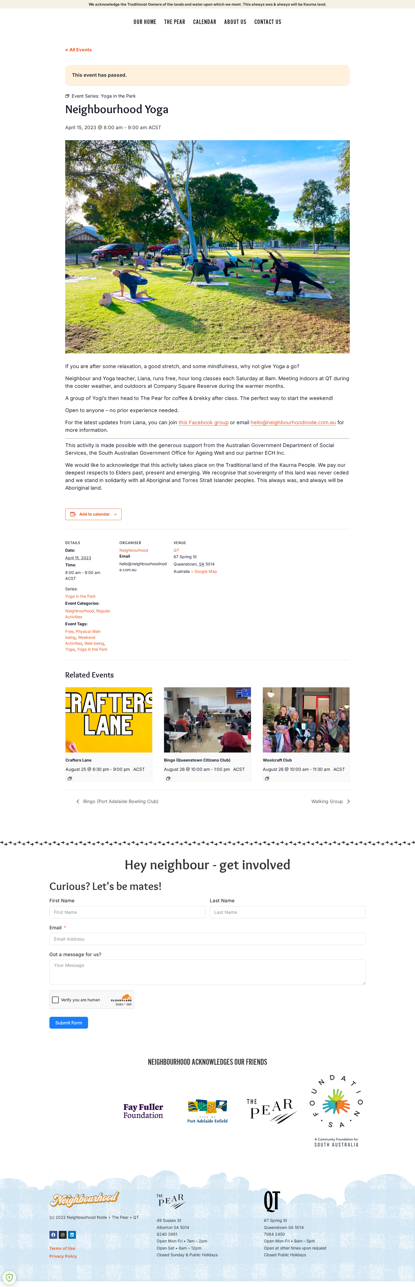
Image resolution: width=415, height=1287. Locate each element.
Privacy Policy (63, 1256)
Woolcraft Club (277, 760)
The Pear (174, 22)
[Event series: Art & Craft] (70, 778)
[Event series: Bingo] (168, 778)
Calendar (204, 22)
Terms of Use (62, 1248)
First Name (62, 900)
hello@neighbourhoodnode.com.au (293, 422)
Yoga (70, 649)
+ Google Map (204, 571)
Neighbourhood (79, 610)
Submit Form (68, 1023)
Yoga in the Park (80, 596)
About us (235, 22)
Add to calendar (94, 514)
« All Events (78, 49)
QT (176, 550)
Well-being (94, 643)
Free (69, 631)
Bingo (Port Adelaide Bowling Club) (120, 801)
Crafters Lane (78, 760)
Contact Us (267, 22)
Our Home (145, 22)
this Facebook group (204, 422)
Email (55, 927)
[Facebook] (53, 1235)
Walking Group (327, 801)
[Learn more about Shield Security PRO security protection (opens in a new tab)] (9, 1277)
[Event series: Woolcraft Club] (267, 778)
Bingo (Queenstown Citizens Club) (197, 760)
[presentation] (108, 719)
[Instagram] (63, 1235)
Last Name (222, 900)
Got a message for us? (75, 954)
